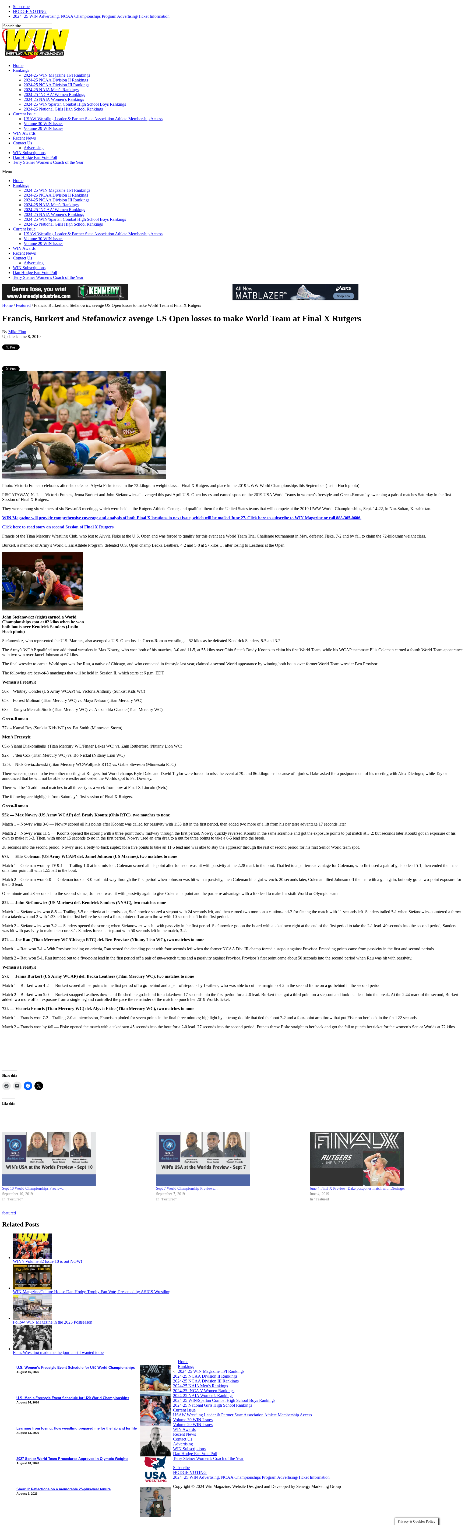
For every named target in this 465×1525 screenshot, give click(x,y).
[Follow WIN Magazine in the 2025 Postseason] (32, 1318)
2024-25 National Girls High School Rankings (63, 109)
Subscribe (21, 6)
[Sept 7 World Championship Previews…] (230, 1159)
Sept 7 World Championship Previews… (187, 1188)
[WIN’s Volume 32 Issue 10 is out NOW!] (32, 1257)
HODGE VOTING (30, 11)
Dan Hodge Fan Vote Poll (35, 157)
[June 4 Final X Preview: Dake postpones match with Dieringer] (384, 1159)
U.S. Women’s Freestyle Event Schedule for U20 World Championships (75, 1368)
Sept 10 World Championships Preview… (34, 1188)
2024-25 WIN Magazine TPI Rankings (57, 75)
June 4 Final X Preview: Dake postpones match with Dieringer (357, 1188)
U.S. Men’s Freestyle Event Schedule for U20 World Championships (72, 1398)
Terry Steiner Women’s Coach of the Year (48, 162)
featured (9, 1213)
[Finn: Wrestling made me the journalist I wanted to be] (32, 1348)
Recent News (24, 138)
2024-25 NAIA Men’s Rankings (51, 89)
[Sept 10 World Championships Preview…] (76, 1159)
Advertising (34, 147)
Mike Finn (17, 331)
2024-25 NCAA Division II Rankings (56, 80)
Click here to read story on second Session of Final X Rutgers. (58, 527)
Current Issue (24, 114)
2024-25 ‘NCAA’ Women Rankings (54, 94)
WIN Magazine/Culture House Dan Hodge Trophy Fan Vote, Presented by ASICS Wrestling (91, 1291)
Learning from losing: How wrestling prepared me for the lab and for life (76, 1428)
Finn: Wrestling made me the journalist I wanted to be (58, 1352)
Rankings (21, 70)
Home (18, 65)
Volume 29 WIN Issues (43, 128)
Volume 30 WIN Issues (43, 123)
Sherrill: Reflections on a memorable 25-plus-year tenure (63, 1489)
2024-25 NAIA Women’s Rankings (54, 99)
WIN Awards (24, 133)
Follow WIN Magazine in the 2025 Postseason (52, 1322)
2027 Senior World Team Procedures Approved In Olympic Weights (72, 1459)
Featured (23, 305)
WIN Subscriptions (29, 152)
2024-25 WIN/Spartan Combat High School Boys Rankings (75, 104)
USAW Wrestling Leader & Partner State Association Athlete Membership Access (93, 118)
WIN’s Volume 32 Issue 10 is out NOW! (47, 1261)
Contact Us (22, 143)
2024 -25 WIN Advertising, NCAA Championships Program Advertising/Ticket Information (91, 16)
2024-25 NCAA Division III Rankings (56, 85)
